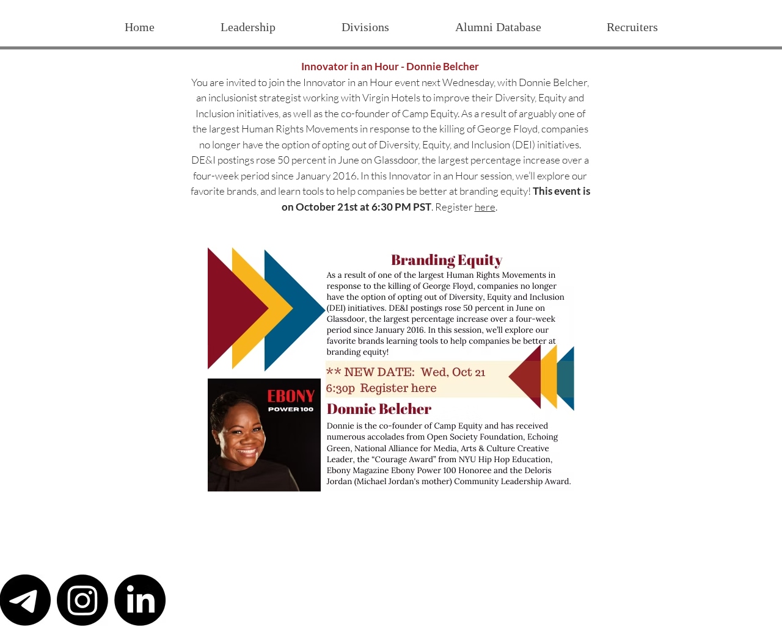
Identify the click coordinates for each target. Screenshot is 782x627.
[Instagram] (82, 600)
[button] (365, 26)
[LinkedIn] (140, 600)
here (485, 206)
